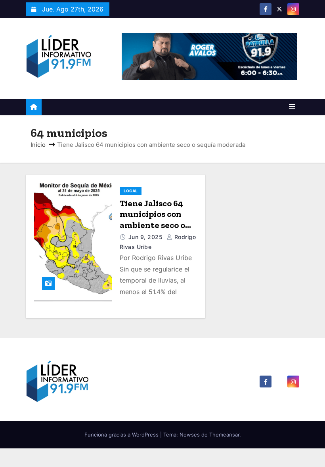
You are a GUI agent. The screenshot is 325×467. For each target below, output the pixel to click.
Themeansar (224, 434)
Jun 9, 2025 (146, 237)
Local (131, 190)
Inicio (38, 144)
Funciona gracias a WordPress (122, 434)
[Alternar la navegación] (292, 107)
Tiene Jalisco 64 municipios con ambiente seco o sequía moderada (155, 219)
